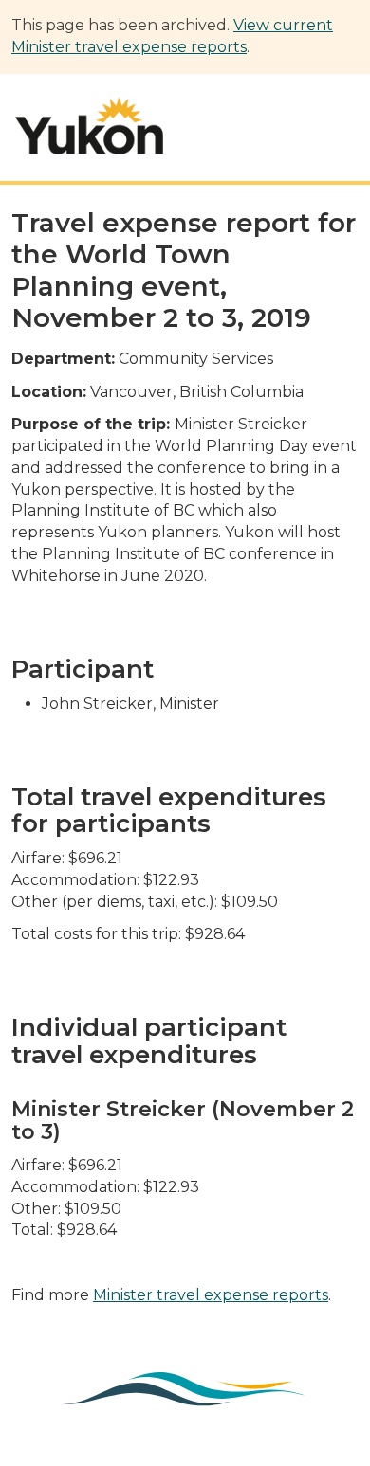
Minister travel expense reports (210, 1295)
